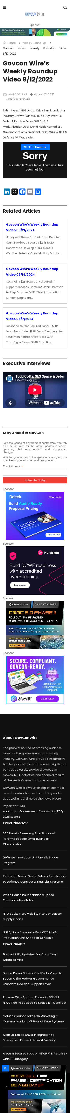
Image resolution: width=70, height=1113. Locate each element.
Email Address (13, 466)
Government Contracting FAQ (41, 811)
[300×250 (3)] (35, 570)
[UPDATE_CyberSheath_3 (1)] (36, 1089)
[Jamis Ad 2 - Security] (35, 680)
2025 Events (11, 817)
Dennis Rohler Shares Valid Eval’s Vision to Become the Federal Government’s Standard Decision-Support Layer (32, 978)
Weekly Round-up (34, 43)
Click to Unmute (35, 147)
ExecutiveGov (15, 823)
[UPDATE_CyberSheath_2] (35, 625)
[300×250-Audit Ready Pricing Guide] (35, 516)
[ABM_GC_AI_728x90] (35, 32)
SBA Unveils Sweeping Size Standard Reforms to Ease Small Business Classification (29, 838)
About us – (11, 811)
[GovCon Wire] (34, 14)
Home (11, 43)
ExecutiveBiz (14, 944)
